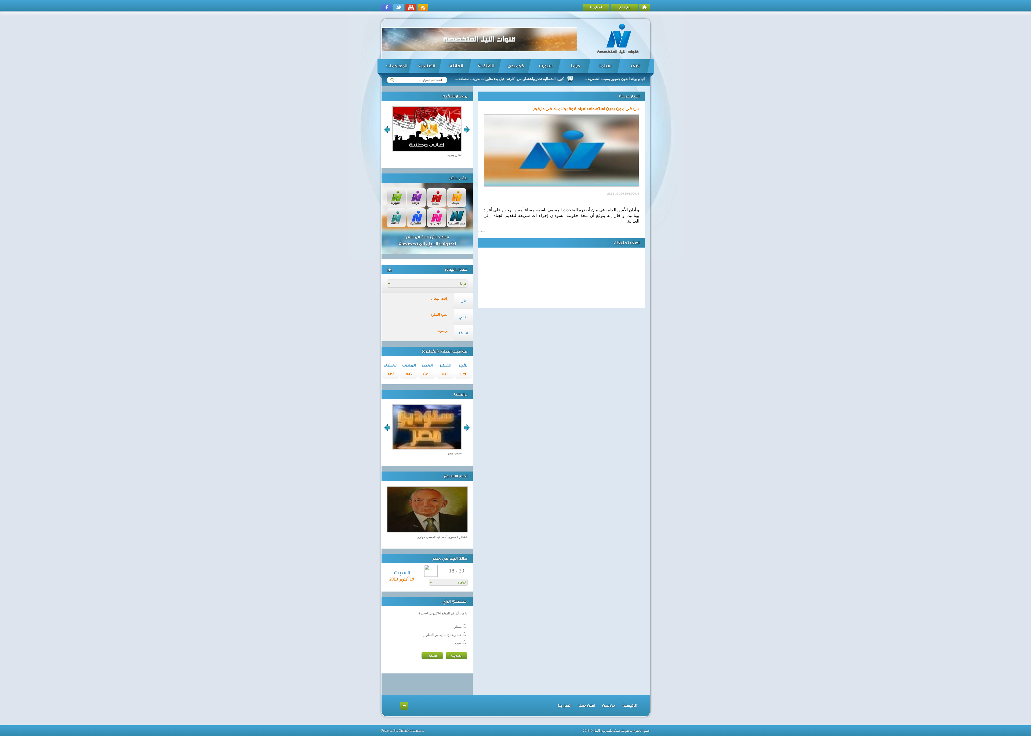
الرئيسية (630, 706)
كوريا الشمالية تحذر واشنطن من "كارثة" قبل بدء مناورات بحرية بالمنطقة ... (545, 79)
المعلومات (396, 66)
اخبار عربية (629, 96)
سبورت (546, 66)
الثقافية (486, 66)
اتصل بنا (596, 7)
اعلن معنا (587, 706)
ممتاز (458, 627)
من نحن (624, 7)
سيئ (458, 643)
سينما (605, 66)
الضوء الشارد (439, 315)
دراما (575, 66)
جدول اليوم (456, 269)
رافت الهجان (439, 298)
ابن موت (442, 331)
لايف (635, 66)
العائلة (456, 66)
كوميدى (516, 66)
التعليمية (426, 66)
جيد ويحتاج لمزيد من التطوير (443, 635)
